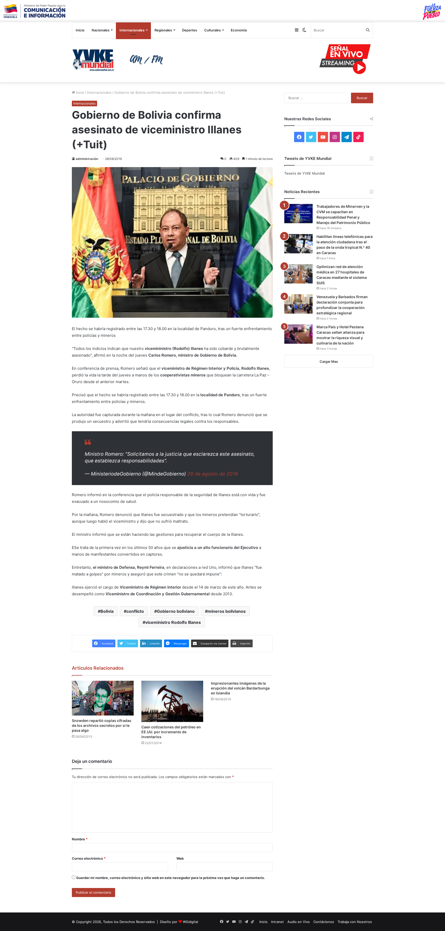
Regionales (163, 30)
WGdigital (190, 922)
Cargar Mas (329, 361)
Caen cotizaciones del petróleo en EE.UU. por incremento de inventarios (171, 732)
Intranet (277, 922)
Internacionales (131, 30)
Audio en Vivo (298, 922)
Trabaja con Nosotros (355, 922)
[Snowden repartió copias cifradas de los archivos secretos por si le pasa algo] (103, 698)
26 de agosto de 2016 (212, 474)
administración (87, 159)
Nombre (80, 839)
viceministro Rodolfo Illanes (173, 622)
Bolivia (107, 611)
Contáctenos (323, 922)
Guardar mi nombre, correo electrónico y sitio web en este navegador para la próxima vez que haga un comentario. (170, 878)
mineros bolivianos (227, 611)
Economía (239, 30)
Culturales (212, 30)
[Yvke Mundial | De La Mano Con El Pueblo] (119, 60)
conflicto (135, 611)
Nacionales (100, 30)
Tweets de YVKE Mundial (304, 173)
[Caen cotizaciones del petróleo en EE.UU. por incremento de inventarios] (172, 701)
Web (180, 858)
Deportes (189, 30)
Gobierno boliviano (176, 611)
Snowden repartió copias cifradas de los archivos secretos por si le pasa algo (101, 725)
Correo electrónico (89, 858)
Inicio (80, 30)
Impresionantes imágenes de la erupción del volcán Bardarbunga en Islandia (240, 688)
